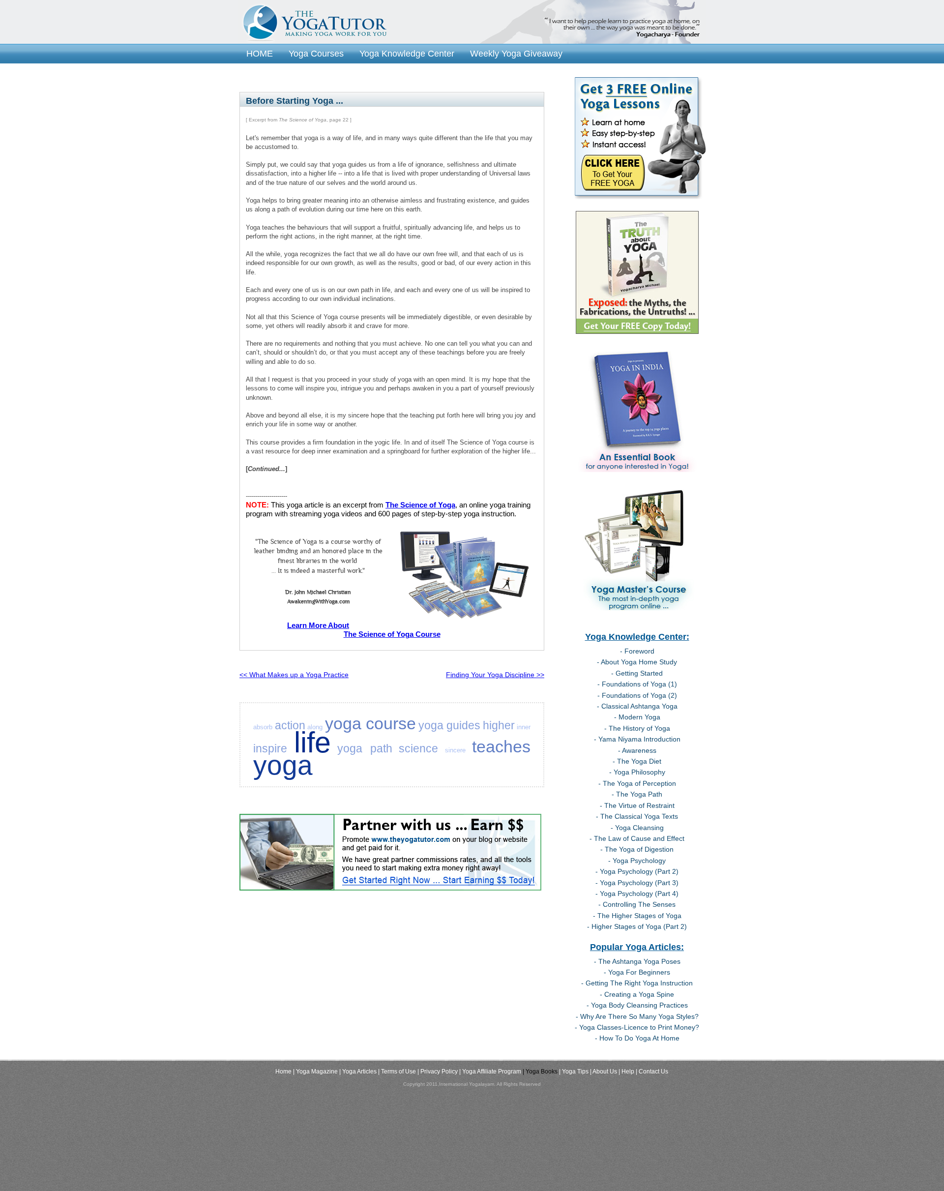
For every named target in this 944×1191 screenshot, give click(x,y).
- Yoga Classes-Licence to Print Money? (637, 1027)
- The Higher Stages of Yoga (637, 916)
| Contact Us (652, 1071)
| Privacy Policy (437, 1071)
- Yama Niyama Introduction (637, 739)
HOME (259, 53)
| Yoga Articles (358, 1071)
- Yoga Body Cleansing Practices (637, 1005)
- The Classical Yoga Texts (637, 816)
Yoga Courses (316, 53)
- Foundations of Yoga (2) (637, 695)
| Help (626, 1071)
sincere (455, 750)
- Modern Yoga (637, 717)
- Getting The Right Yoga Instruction (637, 983)
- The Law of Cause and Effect (637, 838)
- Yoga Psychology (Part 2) (636, 871)
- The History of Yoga (637, 728)
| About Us (603, 1071)
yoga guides (449, 725)
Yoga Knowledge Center (406, 53)
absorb (262, 727)
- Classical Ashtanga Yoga (637, 706)
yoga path (364, 748)
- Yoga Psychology (637, 860)
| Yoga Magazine (315, 1071)
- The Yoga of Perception (637, 783)
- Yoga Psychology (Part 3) (636, 883)
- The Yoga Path (637, 794)
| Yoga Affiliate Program (490, 1071)
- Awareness (637, 750)
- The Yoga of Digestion (637, 849)
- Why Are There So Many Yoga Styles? (637, 1016)
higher (499, 725)
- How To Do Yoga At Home (637, 1038)
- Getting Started (637, 673)
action (290, 725)
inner (524, 727)
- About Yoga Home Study (637, 662)
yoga (283, 765)
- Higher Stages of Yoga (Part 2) (637, 926)
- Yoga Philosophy (637, 772)
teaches (501, 746)
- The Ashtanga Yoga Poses (637, 961)
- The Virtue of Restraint (637, 805)
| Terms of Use (397, 1071)
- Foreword (637, 651)
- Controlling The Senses (637, 904)
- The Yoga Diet (637, 761)
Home (283, 1071)
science (418, 748)
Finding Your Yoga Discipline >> (495, 675)
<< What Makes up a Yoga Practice (294, 675)
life (312, 742)
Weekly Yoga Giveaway (516, 53)
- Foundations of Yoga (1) (637, 684)
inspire (270, 748)
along (315, 727)
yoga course (370, 723)
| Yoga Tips (574, 1071)
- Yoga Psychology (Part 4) (636, 893)
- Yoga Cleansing (637, 828)
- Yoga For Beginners (637, 972)
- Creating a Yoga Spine (637, 994)
